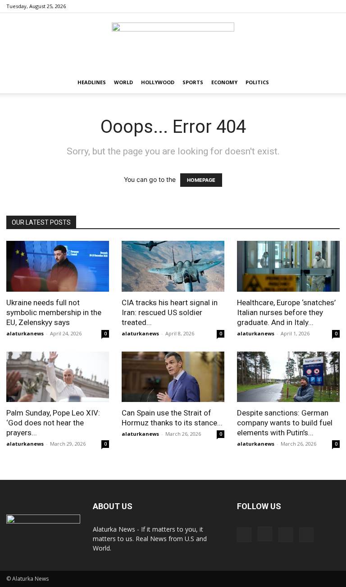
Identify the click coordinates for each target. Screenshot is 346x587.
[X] (333, 6)
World (123, 82)
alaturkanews (25, 333)
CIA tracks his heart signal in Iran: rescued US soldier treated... (170, 312)
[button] (329, 82)
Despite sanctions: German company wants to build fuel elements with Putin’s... (284, 422)
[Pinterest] (318, 6)
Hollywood (157, 82)
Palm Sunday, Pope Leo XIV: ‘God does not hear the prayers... (53, 422)
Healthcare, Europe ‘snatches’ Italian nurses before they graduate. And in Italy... (286, 312)
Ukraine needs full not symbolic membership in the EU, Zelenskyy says (53, 312)
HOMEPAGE (201, 180)
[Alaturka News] (173, 43)
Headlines (91, 82)
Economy (224, 82)
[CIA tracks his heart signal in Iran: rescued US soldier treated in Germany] (173, 266)
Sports (192, 82)
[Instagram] (303, 6)
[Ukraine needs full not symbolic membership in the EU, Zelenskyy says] (57, 266)
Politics (257, 82)
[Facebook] (288, 6)
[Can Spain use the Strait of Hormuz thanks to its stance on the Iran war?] (173, 377)
